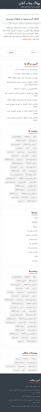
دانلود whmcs (9, 159)
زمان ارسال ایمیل (30, 167)
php (34, 136)
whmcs (27, 136)
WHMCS (35, 222)
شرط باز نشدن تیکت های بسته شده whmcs (25, 406)
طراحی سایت (33, 252)
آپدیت (33, 148)
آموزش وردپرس (15, 144)
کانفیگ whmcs (31, 201)
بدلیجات (35, 73)
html (36, 218)
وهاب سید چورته (23, 23)
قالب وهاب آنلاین (10, 182)
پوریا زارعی (34, 69)
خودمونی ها (34, 243)
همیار (36, 256)
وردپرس (33, 197)
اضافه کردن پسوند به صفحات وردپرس (22, 19)
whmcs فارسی (16, 136)
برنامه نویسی (20, 152)
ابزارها (35, 226)
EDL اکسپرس (33, 89)
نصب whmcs (14, 193)
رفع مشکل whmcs (17, 163)
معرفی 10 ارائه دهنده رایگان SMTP (20, 78)
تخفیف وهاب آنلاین (30, 159)
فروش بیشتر (32, 170)
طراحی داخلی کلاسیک (30, 104)
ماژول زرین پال (31, 189)
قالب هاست (32, 182)
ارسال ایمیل (19, 148)
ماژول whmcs (20, 186)
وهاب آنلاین (24, 197)
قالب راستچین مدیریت (16, 174)
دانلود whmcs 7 (30, 163)
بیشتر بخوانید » (26, 39)
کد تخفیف (20, 201)
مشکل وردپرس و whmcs (28, 193)
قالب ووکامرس (31, 186)
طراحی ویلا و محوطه (30, 118)
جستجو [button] (11, 52)
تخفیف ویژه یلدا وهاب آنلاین (30, 396)
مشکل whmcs (19, 189)
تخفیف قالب (15, 155)
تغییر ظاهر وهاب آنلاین (32, 386)
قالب (24, 170)
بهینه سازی (10, 152)
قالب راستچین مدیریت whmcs (27, 178)
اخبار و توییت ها (32, 231)
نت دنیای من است (21, 69)
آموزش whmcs (20, 140)
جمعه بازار (19, 159)
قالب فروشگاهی (11, 178)
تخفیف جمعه (25, 155)
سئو (21, 167)
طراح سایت (13, 167)
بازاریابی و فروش (32, 235)
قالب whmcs (15, 170)
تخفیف (33, 155)
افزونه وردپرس (31, 152)
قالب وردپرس (21, 182)
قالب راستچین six (30, 174)
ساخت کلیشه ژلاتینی (31, 111)
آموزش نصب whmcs (29, 144)
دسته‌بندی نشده (32, 248)
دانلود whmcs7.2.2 (20, 89)
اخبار (27, 148)
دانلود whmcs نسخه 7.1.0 (22, 73)
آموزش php (32, 140)
